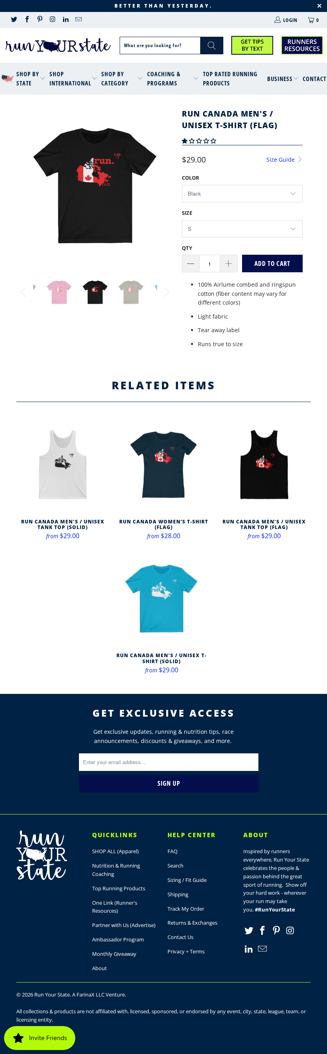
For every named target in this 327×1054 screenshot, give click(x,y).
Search (175, 865)
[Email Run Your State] (78, 20)
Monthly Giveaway (114, 953)
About (99, 968)
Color (190, 177)
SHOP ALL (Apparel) (115, 851)
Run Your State (52, 994)
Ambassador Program (118, 939)
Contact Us (180, 937)
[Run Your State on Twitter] (13, 20)
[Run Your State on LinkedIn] (65, 20)
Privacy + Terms (186, 951)
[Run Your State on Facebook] (26, 20)
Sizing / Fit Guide (187, 880)
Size (187, 212)
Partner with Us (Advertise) (124, 925)
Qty (187, 248)
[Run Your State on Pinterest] (39, 20)
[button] (199, 141)
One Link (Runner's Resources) (114, 907)
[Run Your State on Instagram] (52, 20)
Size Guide (281, 159)
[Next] (165, 185)
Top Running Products (118, 888)
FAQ (172, 851)
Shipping (177, 894)
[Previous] (24, 185)
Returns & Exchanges (192, 922)
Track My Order (185, 908)
